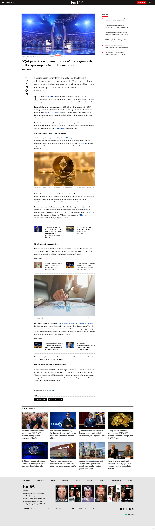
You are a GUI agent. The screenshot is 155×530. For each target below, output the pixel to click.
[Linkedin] (27, 94)
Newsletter (31, 508)
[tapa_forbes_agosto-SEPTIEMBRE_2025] (127, 494)
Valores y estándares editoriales (50, 508)
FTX (60, 399)
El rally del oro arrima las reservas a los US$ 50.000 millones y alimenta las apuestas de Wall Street (120, 434)
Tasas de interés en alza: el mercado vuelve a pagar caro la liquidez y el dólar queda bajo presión (120, 465)
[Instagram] (126, 509)
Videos (102, 480)
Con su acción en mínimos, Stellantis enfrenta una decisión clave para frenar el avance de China (63, 434)
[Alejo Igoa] (87, 494)
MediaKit (24, 508)
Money (53, 480)
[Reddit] (27, 90)
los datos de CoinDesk (52, 112)
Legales (75, 508)
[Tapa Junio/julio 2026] (61, 494)
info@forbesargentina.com (33, 496)
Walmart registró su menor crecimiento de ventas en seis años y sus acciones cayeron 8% (63, 463)
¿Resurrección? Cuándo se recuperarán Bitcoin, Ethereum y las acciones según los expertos (86, 266)
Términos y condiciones (65, 508)
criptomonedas (41, 399)
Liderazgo (40, 480)
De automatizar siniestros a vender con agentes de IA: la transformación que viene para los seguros (117, 53)
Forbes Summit (116, 480)
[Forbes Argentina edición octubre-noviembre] (114, 494)
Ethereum (52, 399)
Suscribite (141, 2)
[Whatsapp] (27, 80)
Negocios (65, 480)
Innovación (26, 480)
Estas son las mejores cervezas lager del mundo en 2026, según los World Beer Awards (116, 33)
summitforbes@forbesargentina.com (36, 498)
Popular (105, 15)
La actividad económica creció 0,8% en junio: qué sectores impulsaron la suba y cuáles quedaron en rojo (91, 465)
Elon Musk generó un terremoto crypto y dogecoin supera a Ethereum (84, 230)
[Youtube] (130, 509)
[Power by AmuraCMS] (129, 514)
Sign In (151, 2)
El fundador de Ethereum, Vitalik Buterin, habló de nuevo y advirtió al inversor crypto (53, 266)
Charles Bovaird (26, 69)
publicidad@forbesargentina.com (36, 493)
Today (130, 480)
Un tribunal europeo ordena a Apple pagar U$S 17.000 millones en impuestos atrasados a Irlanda (33, 434)
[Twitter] (27, 84)
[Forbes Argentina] (77, 2)
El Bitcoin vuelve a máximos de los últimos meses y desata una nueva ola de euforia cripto (34, 463)
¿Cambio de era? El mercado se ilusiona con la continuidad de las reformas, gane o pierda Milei (92, 433)
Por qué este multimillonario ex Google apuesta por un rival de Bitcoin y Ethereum (86, 346)
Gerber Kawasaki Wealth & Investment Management (76, 323)
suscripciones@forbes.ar (36, 501)
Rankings (90, 480)
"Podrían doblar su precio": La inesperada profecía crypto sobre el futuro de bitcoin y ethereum (54, 346)
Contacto (37, 508)
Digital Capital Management (66, 138)
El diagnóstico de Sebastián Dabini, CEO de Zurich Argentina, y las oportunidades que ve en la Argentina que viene (117, 26)
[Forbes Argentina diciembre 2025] (100, 494)
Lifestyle (77, 480)
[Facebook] (27, 87)
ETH (93, 212)
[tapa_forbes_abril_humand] (74, 494)
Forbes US (51, 390)
